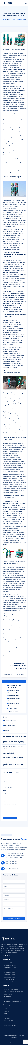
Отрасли (6, 985)
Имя (4, 779)
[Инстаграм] (7, 955)
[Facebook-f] (3, 955)
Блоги (9, 19)
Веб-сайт (5, 790)
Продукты (6, 959)
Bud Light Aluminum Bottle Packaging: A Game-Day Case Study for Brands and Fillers (13, 764)
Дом (6, 19)
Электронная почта (7, 784)
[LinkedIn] (1, 955)
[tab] (14, 681)
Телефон (5, 796)
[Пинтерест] (5, 955)
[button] (26, 3)
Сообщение (5, 801)
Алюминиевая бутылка (18, 19)
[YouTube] (9, 955)
